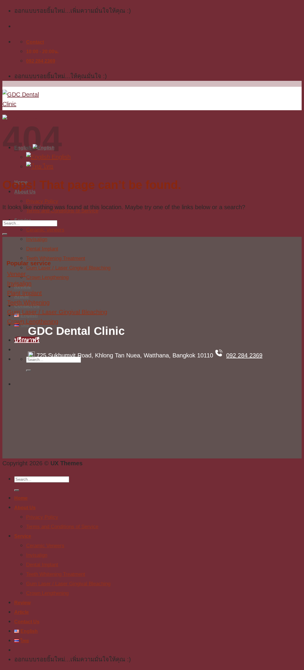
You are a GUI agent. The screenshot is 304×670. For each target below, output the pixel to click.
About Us (25, 507)
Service (22, 536)
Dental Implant (42, 249)
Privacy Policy (42, 201)
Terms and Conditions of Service (62, 526)
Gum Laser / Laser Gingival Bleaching (68, 268)
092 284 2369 (244, 355)
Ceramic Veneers (45, 230)
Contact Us (26, 621)
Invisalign (36, 239)
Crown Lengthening (47, 277)
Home (21, 498)
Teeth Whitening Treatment (55, 258)
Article (21, 612)
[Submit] (28, 370)
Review (22, 602)
